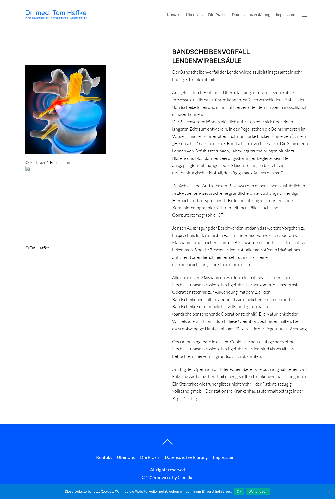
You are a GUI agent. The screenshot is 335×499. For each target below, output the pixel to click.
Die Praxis (217, 15)
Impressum (285, 15)
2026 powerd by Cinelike (169, 477)
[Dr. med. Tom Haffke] (56, 17)
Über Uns (194, 15)
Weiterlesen (258, 491)
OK (239, 491)
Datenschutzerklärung (251, 15)
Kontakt (173, 15)
